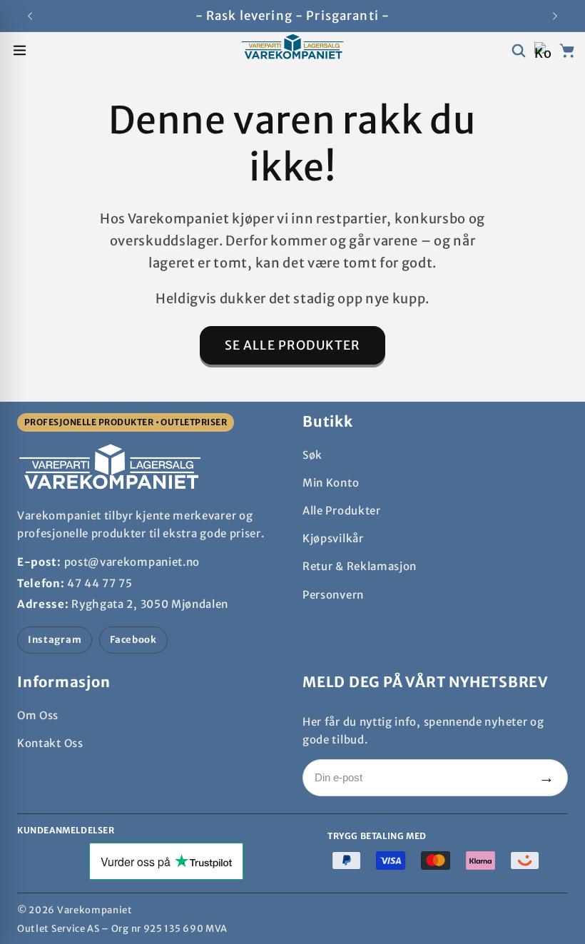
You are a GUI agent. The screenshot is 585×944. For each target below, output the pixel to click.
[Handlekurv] (567, 50)
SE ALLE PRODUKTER (293, 345)
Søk (312, 455)
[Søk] (518, 50)
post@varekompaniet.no (132, 562)
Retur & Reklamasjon (359, 566)
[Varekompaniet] (292, 51)
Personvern (333, 595)
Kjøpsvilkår (333, 538)
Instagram (54, 640)
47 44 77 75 (100, 583)
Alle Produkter (341, 510)
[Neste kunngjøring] (555, 15)
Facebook (133, 640)
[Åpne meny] (19, 50)
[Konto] (542, 50)
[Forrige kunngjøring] (30, 15)
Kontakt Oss (50, 743)
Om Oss (37, 715)
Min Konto (330, 482)
